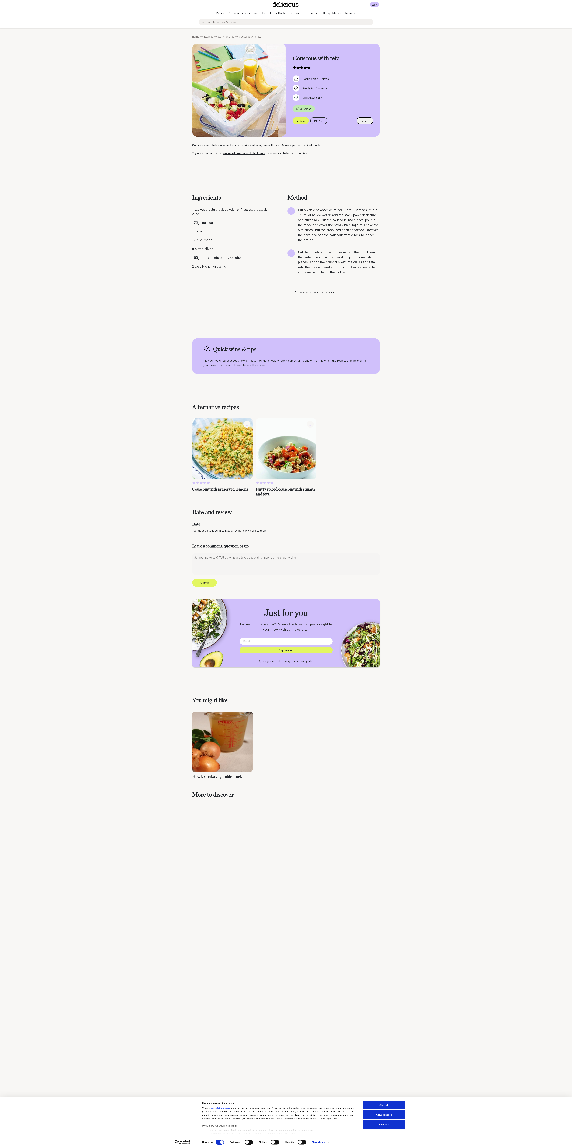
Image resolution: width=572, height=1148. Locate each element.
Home (195, 36)
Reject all (384, 1124)
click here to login (255, 530)
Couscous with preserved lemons (220, 489)
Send (367, 120)
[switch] (249, 1142)
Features (295, 13)
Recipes (221, 13)
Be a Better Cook (273, 13)
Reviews (350, 13)
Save (302, 120)
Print (321, 120)
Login (374, 4)
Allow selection (384, 1114)
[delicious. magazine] (286, 4)
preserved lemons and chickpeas (243, 153)
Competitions (332, 13)
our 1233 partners (221, 1108)
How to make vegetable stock (217, 777)
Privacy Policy (307, 661)
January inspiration (245, 13)
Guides (312, 13)
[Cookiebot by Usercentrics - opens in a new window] (183, 1142)
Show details (318, 1142)
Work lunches (226, 36)
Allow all (383, 1105)
